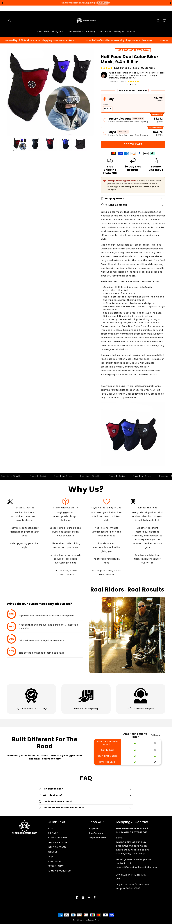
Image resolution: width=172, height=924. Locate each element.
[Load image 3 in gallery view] (50, 144)
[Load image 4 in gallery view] (65, 144)
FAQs (50, 856)
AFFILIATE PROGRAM (57, 837)
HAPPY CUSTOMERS (57, 847)
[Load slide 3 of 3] (135, 85)
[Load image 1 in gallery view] (20, 144)
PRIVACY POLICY (56, 866)
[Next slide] (138, 84)
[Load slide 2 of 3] (133, 85)
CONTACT (53, 833)
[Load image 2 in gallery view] (35, 144)
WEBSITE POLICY (55, 861)
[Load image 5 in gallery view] (80, 144)
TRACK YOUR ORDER (57, 842)
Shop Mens (94, 828)
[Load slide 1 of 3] (131, 85)
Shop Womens (96, 833)
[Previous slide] (128, 84)
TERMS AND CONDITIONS (60, 870)
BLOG (50, 828)
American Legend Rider (89, 920)
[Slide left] (10, 144)
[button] (10, 20)
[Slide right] (91, 144)
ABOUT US (53, 852)
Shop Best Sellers (97, 837)
